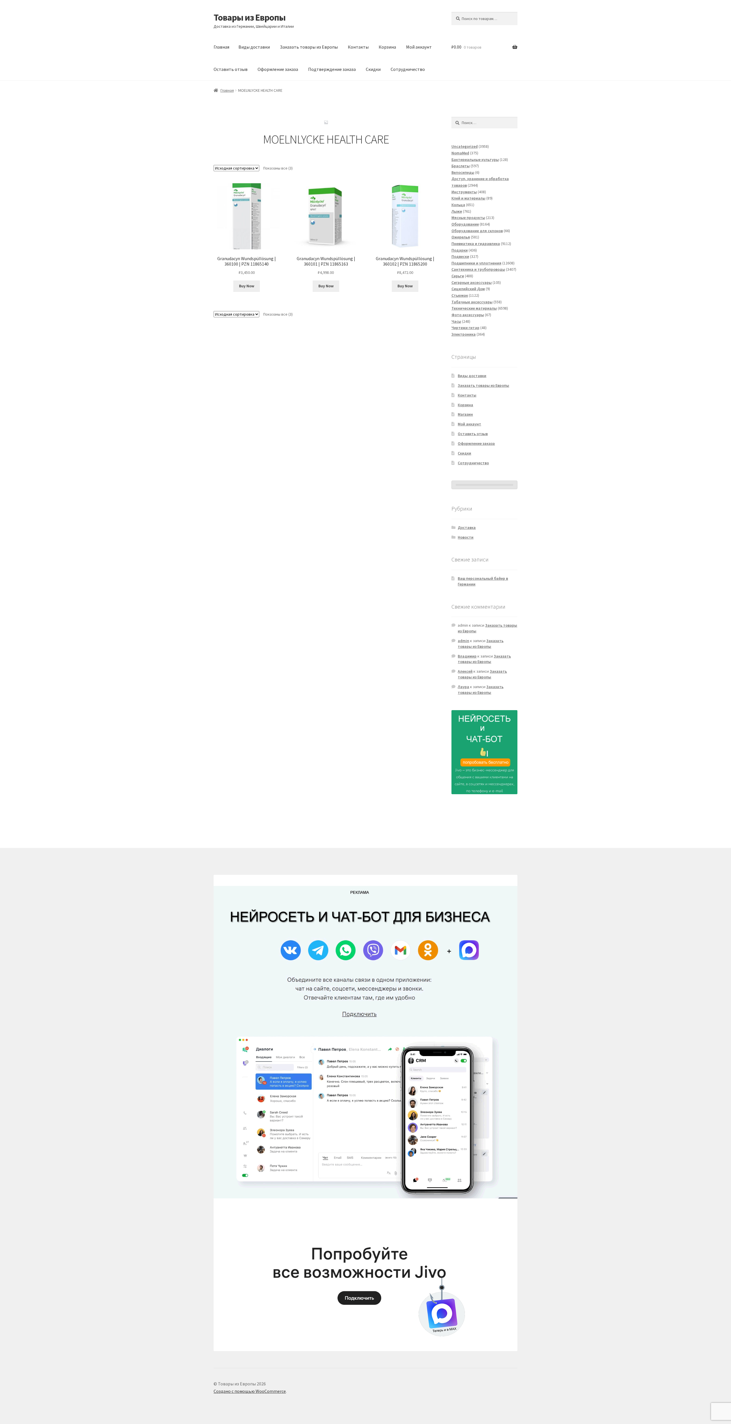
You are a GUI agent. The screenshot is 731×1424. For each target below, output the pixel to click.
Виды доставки (254, 47)
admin (463, 640)
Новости (465, 537)
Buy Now (246, 285)
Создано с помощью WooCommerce (250, 1391)
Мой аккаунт (419, 47)
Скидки (373, 69)
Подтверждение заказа (332, 69)
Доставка (467, 527)
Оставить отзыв (231, 69)
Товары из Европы (250, 17)
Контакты (358, 47)
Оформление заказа (278, 69)
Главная (221, 47)
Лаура (463, 686)
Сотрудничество (408, 69)
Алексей (465, 671)
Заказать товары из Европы (309, 47)
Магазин (465, 414)
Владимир (467, 656)
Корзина (387, 47)
